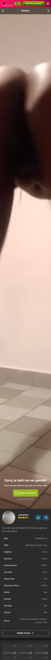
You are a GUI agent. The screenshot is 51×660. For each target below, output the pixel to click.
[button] (38, 517)
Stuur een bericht (27, 493)
